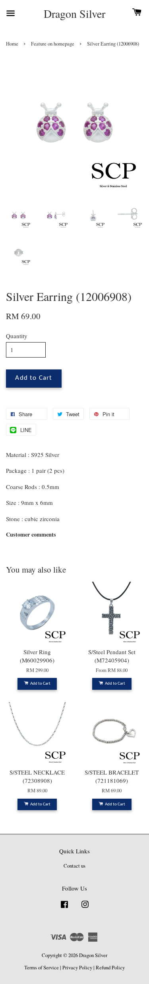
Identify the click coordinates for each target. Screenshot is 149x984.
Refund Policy (110, 967)
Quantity (16, 336)
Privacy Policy (77, 967)
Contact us (74, 865)
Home (12, 43)
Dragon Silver (74, 14)
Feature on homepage (52, 43)
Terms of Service (41, 967)
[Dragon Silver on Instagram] (85, 908)
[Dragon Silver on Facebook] (64, 908)
